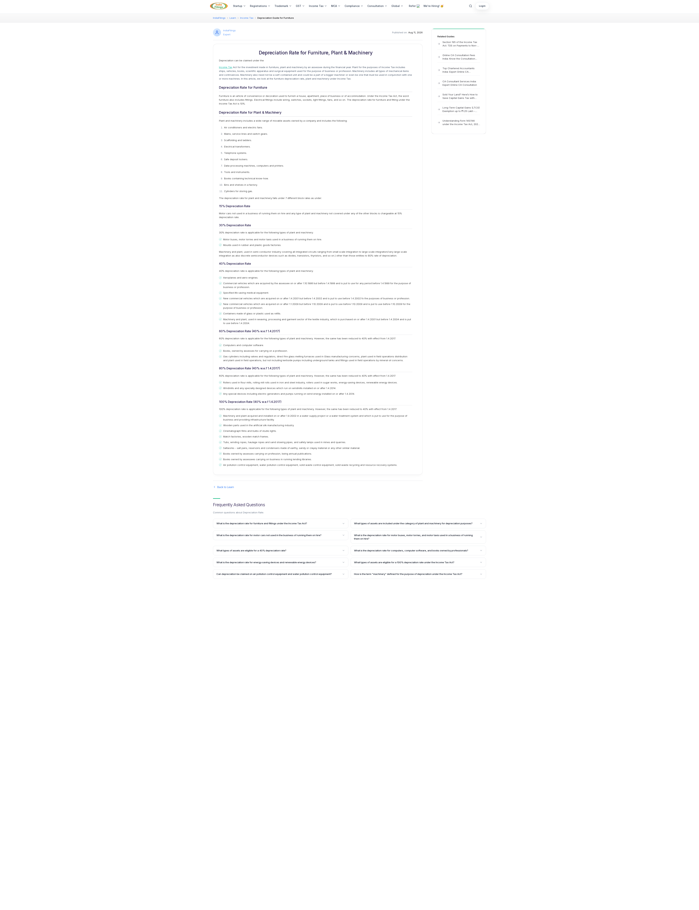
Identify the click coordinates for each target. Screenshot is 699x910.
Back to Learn (225, 487)
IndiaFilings (219, 17)
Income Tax (316, 5)
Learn (233, 17)
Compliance (352, 5)
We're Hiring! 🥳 (433, 5)
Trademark (281, 5)
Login (482, 5)
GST (298, 5)
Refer (412, 5)
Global (395, 5)
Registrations (258, 5)
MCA (334, 5)
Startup (237, 5)
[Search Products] (470, 6)
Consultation (375, 5)
